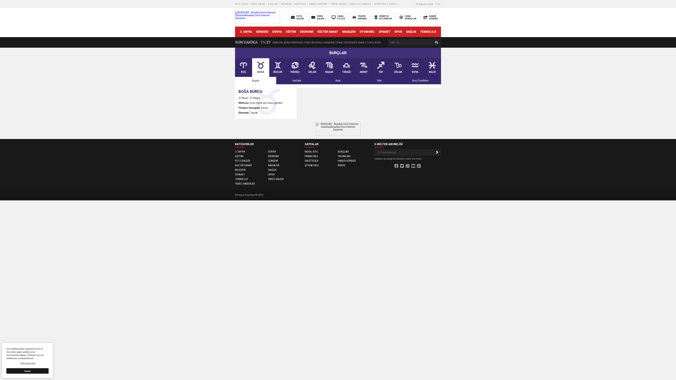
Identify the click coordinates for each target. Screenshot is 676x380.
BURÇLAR (273, 4)
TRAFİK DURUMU (338, 4)
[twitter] (402, 166)
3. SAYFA (246, 31)
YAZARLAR (286, 4)
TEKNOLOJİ (428, 31)
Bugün (255, 80)
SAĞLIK (411, 31)
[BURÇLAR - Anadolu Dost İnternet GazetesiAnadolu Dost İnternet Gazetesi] (257, 17)
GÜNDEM (262, 31)
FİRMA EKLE (311, 156)
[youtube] (413, 166)
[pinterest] (419, 166)
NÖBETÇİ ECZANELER (360, 4)
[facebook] (396, 166)
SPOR (398, 31)
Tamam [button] (27, 371)
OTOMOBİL (367, 31)
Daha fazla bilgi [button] (27, 363)
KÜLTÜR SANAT (327, 31)
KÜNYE (392, 4)
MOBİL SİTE (311, 151)
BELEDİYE (240, 170)
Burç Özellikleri (420, 80)
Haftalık (297, 80)
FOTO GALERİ (241, 4)
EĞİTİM (291, 31)
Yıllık (379, 80)
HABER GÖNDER (347, 160)
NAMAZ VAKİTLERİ (318, 4)
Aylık (338, 80)
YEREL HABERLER (245, 183)
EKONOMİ (306, 31)
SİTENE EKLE (380, 4)
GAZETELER (300, 4)
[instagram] (407, 166)
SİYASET (384, 31)
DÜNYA (277, 31)
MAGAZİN (349, 31)
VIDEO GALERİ (258, 4)
